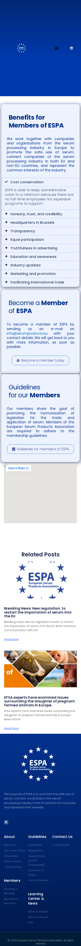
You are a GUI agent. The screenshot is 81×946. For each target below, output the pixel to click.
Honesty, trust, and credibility (36, 213)
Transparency (22, 231)
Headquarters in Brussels (32, 222)
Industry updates (25, 265)
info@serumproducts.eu (27, 333)
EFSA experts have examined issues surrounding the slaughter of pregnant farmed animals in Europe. (39, 701)
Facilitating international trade (37, 282)
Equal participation (27, 239)
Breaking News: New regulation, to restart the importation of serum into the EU (38, 612)
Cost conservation (26, 182)
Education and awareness (33, 256)
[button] (56, 48)
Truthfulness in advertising (33, 248)
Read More (11, 639)
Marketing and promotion (33, 273)
